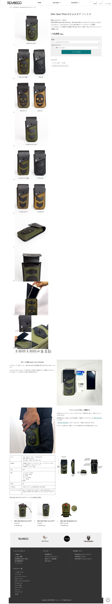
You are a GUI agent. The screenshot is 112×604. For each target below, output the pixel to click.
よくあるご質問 (18, 556)
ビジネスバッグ (18, 583)
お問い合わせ (48, 561)
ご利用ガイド (18, 554)
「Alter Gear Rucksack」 (63, 422)
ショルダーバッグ (19, 572)
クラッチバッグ (18, 592)
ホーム (11, 7)
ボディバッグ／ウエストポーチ (22, 581)
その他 (63, 63)
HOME (39, 2)
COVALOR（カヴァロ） (80, 556)
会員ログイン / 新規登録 (50, 559)
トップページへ (18, 563)
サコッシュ (17, 589)
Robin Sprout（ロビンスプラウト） (83, 554)
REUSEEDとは (48, 554)
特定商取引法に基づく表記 (21, 559)
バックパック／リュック (21, 576)
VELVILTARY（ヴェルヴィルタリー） (84, 559)
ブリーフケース (18, 587)
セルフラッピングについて (51, 556)
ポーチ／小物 (55, 63)
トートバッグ (18, 574)
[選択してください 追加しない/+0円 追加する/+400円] (78, 47)
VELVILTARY (16, 7)
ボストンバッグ (18, 578)
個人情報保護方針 (19, 561)
